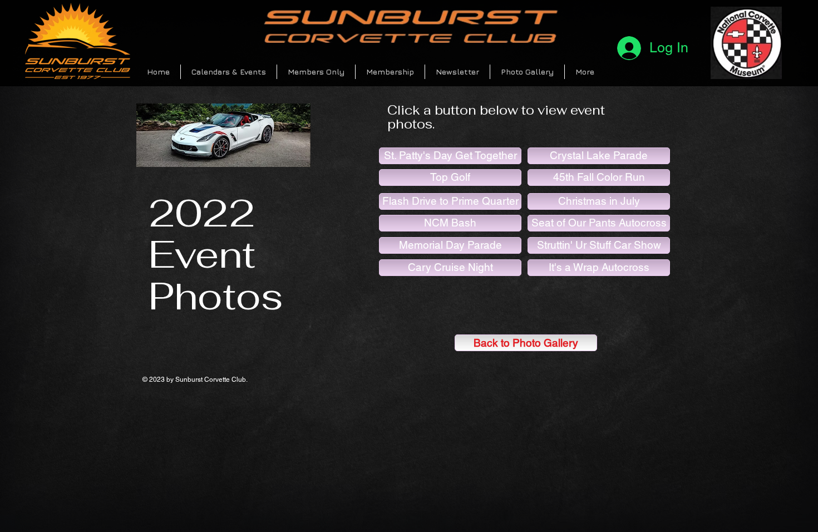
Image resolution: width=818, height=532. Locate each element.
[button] (229, 72)
